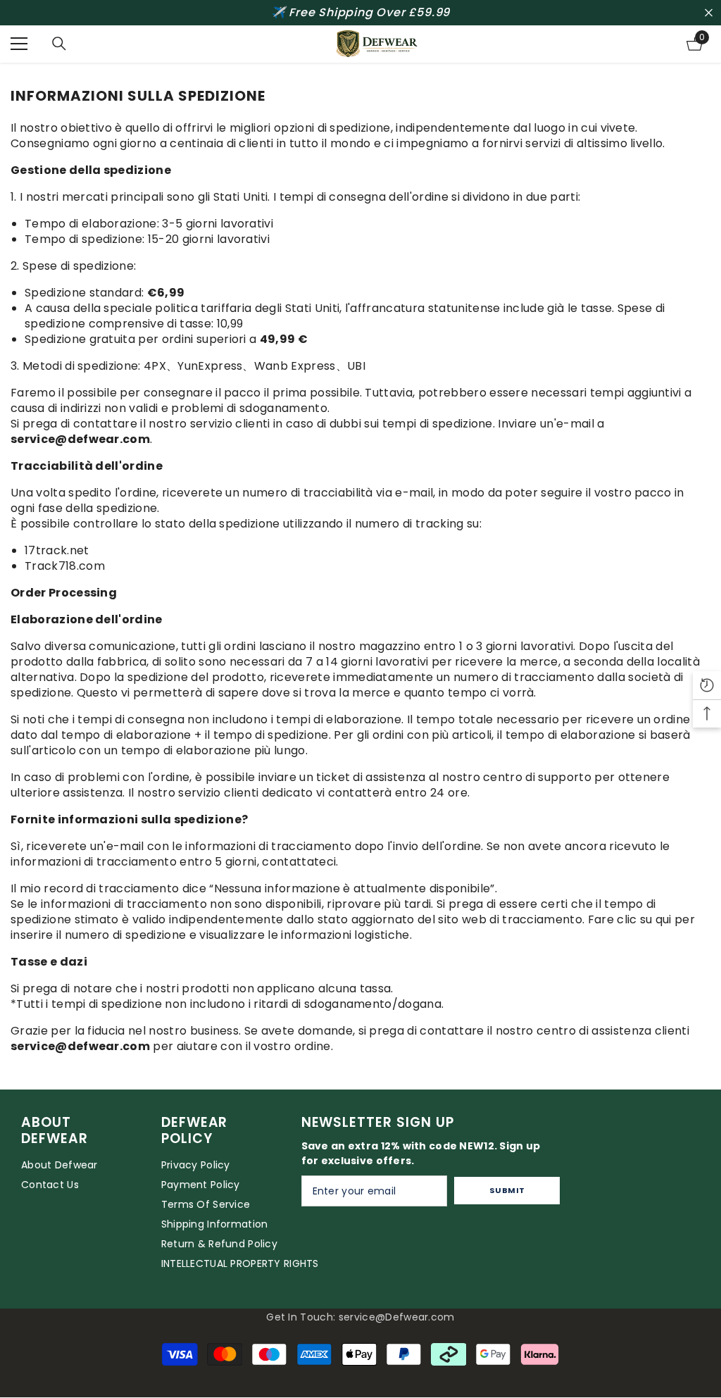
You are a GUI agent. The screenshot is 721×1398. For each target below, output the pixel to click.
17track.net (57, 550)
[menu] (19, 43)
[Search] (59, 43)
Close (708, 13)
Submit (507, 1190)
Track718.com (65, 566)
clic (627, 919)
